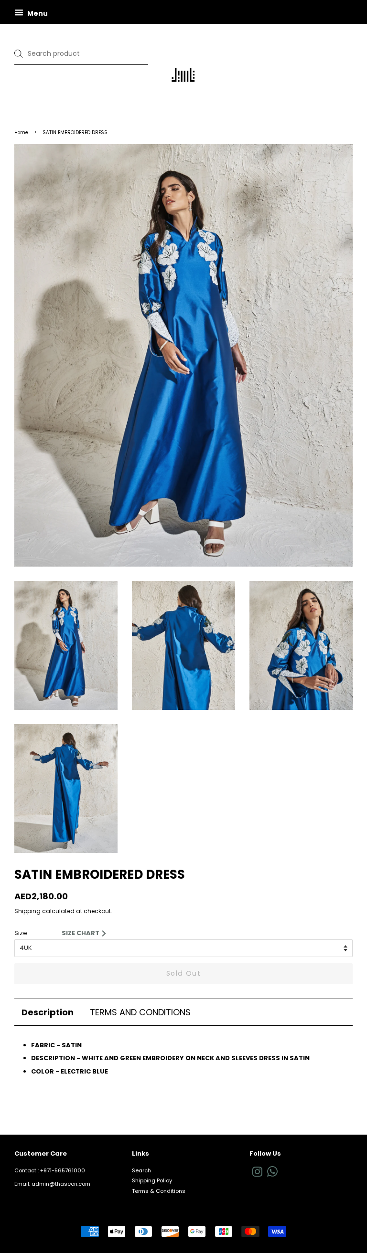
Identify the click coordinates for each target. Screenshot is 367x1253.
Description (48, 1012)
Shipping (27, 911)
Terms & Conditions (158, 1191)
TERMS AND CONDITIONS (140, 1012)
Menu (37, 13)
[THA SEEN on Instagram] (257, 1174)
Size (20, 932)
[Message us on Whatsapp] (272, 1175)
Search (141, 1170)
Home (21, 132)
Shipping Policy (152, 1180)
